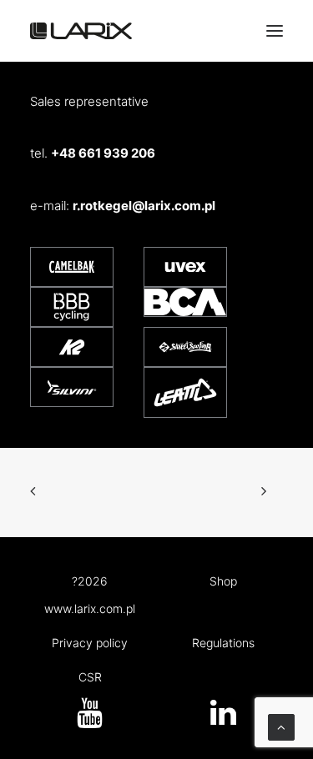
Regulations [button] (223, 643)
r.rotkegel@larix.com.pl (144, 206)
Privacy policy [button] (90, 643)
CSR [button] (90, 677)
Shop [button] (223, 581)
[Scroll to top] (281, 726)
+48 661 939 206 (103, 153)
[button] (223, 720)
